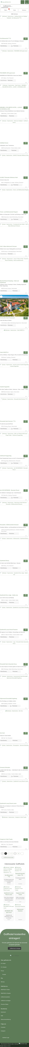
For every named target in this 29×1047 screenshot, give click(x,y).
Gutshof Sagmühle (4, 386)
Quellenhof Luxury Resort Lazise (8, 803)
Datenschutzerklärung (6, 1019)
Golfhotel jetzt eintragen (15, 948)
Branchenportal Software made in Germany (9, 1043)
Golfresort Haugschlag (5, 455)
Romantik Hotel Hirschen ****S (7, 421)
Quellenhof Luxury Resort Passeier (9, 629)
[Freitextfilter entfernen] (22, 2)
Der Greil (2, 733)
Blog (2, 978)
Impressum (3, 1012)
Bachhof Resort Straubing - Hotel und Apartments (9, 281)
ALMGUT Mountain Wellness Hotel (9, 177)
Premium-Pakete (4, 1004)
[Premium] (26, 865)
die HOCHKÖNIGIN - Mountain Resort (9, 490)
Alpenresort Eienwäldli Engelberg (8, 698)
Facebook (3, 1027)
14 (18, 853)
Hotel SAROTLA (4, 352)
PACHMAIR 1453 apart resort (7, 73)
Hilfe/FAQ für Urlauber (6, 993)
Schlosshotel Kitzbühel (20, 910)
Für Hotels (3, 963)
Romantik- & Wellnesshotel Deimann (9, 524)
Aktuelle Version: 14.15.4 (5, 1045)
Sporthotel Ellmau (4, 560)
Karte (14, 10)
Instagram (3, 1030)
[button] (2, 853)
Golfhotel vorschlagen (6, 1000)
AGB (2, 1015)
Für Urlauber (4, 967)
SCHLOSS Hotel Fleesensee (7, 317)
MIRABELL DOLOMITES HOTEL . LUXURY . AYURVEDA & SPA (11, 108)
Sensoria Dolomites (5, 767)
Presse (2, 970)
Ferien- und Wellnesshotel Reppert (9, 212)
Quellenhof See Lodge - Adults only (9, 595)
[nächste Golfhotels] (22, 853)
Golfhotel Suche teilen (8, 857)
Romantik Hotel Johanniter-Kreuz (8, 664)
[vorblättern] (25, 26)
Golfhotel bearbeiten (5, 996)
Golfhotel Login (5, 1037)
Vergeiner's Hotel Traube (6, 839)
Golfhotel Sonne (4, 143)
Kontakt (4, 974)
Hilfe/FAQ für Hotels (5, 989)
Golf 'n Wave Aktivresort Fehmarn (8, 246)
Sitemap (3, 981)
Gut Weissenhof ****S (5, 38)
